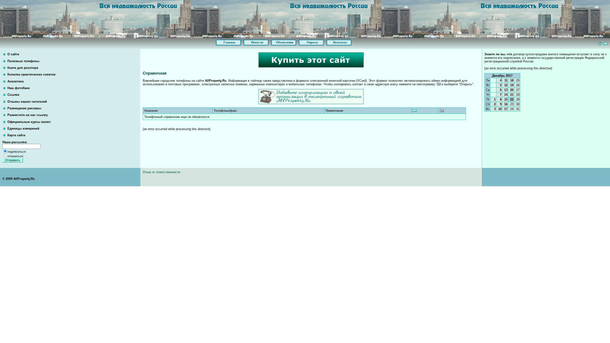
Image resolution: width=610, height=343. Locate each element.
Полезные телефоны (22, 61)
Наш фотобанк (18, 88)
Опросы (312, 42)
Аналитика (15, 81)
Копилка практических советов (31, 74)
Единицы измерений (22, 128)
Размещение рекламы (23, 108)
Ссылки (12, 94)
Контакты (340, 42)
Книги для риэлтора (22, 68)
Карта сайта (15, 135)
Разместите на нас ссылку (27, 115)
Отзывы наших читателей (26, 101)
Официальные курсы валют (28, 122)
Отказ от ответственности (161, 172)
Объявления (284, 42)
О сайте (12, 54)
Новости (257, 42)
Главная (229, 42)
